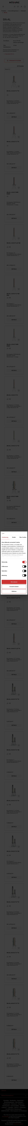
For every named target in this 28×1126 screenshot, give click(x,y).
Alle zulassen (14, 581)
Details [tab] (14, 537)
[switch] (24, 566)
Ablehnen (14, 591)
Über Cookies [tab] (22, 537)
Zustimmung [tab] (5, 537)
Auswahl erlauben (14, 586)
